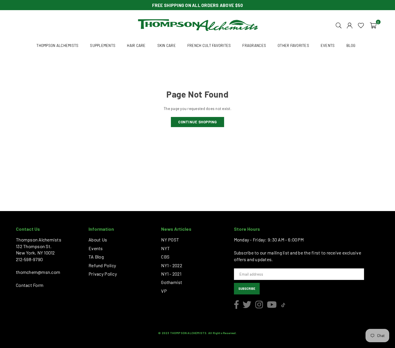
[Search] (338, 25)
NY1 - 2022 (171, 265)
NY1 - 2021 (171, 273)
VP (164, 291)
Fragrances (254, 45)
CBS (165, 256)
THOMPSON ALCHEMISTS (57, 45)
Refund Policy (102, 265)
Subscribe (246, 288)
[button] (373, 25)
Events (95, 248)
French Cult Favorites (209, 45)
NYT (165, 248)
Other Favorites (293, 45)
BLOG (351, 45)
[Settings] (349, 25)
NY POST (170, 239)
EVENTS (328, 45)
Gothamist (171, 282)
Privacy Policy (102, 273)
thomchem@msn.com (38, 272)
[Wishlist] (361, 25)
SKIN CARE (166, 45)
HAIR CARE (136, 45)
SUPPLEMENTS (102, 45)
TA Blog (96, 256)
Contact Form (29, 285)
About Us (97, 239)
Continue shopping (197, 122)
